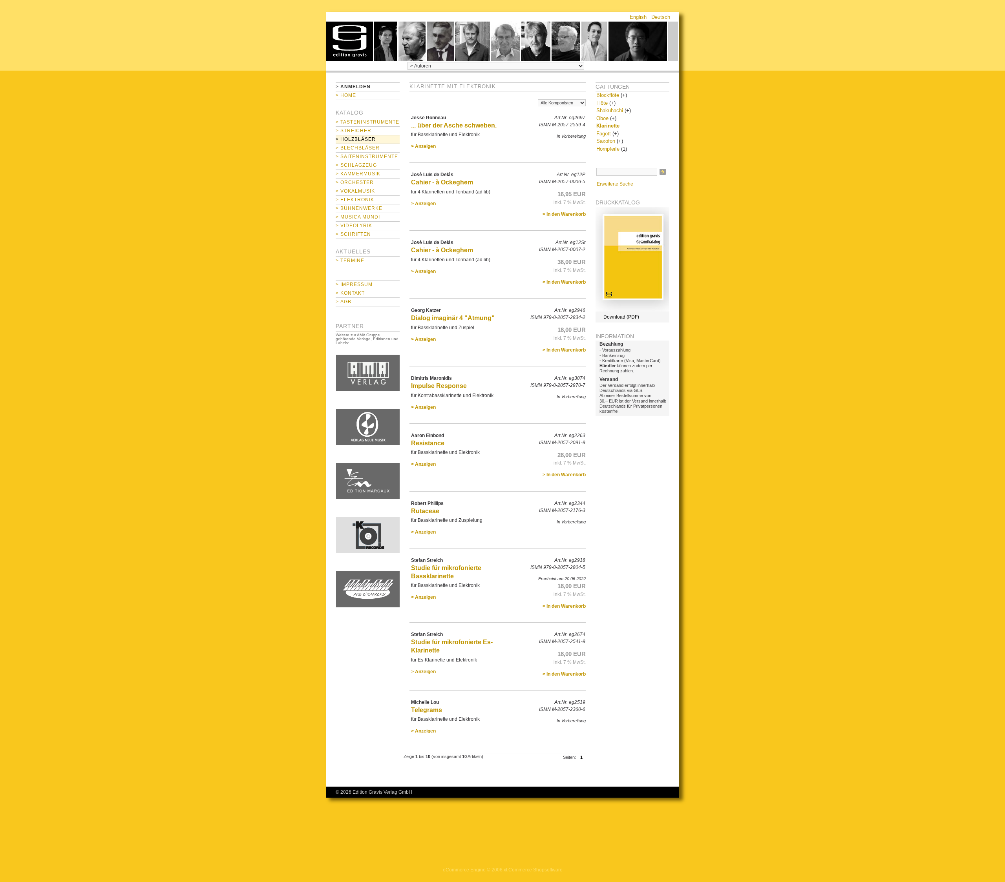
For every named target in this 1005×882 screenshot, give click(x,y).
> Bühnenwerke (359, 208)
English (638, 17)
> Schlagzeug (356, 165)
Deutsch (660, 17)
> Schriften (353, 234)
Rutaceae (425, 511)
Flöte (602, 103)
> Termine (350, 260)
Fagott (603, 134)
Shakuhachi (609, 110)
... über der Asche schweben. (454, 125)
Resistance (427, 443)
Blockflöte (607, 95)
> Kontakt (350, 293)
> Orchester (355, 182)
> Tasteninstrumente (367, 122)
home (349, 41)
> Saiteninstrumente (367, 156)
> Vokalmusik (355, 191)
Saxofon (605, 141)
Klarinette (607, 126)
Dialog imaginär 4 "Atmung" (453, 318)
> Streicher (353, 130)
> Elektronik (355, 199)
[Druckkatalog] (632, 310)
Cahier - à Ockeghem (442, 182)
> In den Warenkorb (564, 214)
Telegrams (426, 710)
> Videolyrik (354, 225)
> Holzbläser (356, 139)
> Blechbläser (358, 148)
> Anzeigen (423, 146)
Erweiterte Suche (615, 184)
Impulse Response (439, 386)
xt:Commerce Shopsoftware (533, 870)
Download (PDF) (621, 317)
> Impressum (354, 284)
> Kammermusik (358, 174)
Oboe (602, 118)
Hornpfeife (607, 149)
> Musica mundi (358, 217)
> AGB (343, 301)
